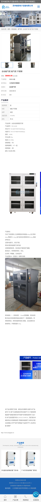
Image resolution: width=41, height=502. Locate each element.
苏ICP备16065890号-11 (26, 483)
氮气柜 (20, 29)
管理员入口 (27, 488)
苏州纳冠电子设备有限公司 (16, 485)
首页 (9, 29)
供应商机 (14, 29)
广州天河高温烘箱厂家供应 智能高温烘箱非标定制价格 (17, 470)
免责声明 (21, 488)
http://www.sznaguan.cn (7, 432)
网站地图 (33, 488)
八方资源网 (15, 488)
